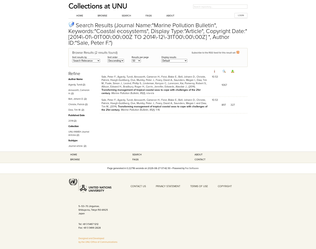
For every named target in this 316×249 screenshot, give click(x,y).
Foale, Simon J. (113, 83)
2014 (70, 120)
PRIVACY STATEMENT (168, 186)
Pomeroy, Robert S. (195, 83)
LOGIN (241, 15)
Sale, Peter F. (108, 76)
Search (126, 15)
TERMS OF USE (199, 186)
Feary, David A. (164, 80)
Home (79, 15)
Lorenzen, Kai (175, 83)
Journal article (75, 146)
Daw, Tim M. (74, 109)
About (170, 15)
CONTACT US (138, 186)
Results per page (140, 57)
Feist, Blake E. (169, 76)
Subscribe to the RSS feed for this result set (214, 52)
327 (233, 104)
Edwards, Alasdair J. (176, 86)
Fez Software (192, 168)
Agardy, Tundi (75, 84)
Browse (102, 15)
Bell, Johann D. (76, 98)
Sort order (113, 57)
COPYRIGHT (225, 186)
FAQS (135, 159)
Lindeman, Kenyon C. (155, 83)
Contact (200, 159)
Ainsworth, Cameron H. (147, 76)
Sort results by (79, 57)
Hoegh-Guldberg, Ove (122, 80)
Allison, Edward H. (111, 86)
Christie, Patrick (76, 104)
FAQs (149, 15)
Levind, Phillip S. (133, 83)
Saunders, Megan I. (184, 80)
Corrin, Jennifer (154, 86)
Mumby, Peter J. (146, 80)
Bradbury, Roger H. (134, 86)
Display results (168, 57)
